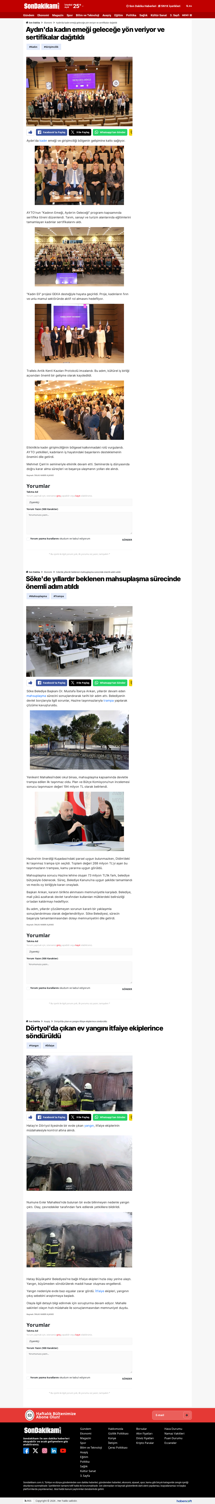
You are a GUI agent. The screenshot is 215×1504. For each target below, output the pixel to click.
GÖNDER (127, 539)
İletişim (112, 1443)
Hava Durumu (173, 1429)
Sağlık (143, 15)
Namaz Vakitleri (174, 1433)
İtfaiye (99, 1291)
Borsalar (141, 1429)
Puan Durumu (173, 1438)
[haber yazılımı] (184, 1500)
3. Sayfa (175, 15)
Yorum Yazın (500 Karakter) (42, 509)
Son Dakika (34, 22)
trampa (108, 700)
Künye (112, 1438)
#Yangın (34, 1045)
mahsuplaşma (36, 696)
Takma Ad (32, 491)
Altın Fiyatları (144, 1433)
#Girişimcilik (51, 46)
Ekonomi (43, 15)
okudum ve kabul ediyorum (60, 538)
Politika (131, 15)
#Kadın (33, 46)
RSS (29, 1500)
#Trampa (59, 596)
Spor (70, 15)
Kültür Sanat (159, 15)
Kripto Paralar (145, 1443)
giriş (58, 495)
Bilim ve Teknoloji (87, 15)
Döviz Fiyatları (145, 1438)
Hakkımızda (115, 1429)
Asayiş (106, 15)
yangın (89, 1125)
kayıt (77, 495)
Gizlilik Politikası (118, 1433)
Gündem (28, 15)
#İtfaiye (49, 1045)
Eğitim (118, 15)
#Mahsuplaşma (38, 596)
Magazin (57, 15)
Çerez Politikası (117, 1447)
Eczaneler (170, 1443)
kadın (43, 140)
